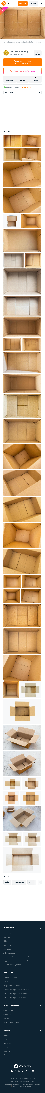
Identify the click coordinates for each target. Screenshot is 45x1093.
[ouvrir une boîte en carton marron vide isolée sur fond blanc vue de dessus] (11, 247)
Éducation (7, 1080)
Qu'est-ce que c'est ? (26, 87)
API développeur (9, 1084)
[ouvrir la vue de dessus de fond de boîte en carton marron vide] (12, 139)
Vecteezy (6, 1069)
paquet (32, 1014)
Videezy (6, 1072)
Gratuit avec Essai (22, 62)
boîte (7, 1014)
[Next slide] (36, 1013)
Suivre (37, 54)
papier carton (19, 1014)
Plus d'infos (9, 91)
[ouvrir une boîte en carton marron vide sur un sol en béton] (22, 839)
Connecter (33, 3)
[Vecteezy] (3, 3)
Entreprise (7, 1076)
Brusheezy (7, 1065)
